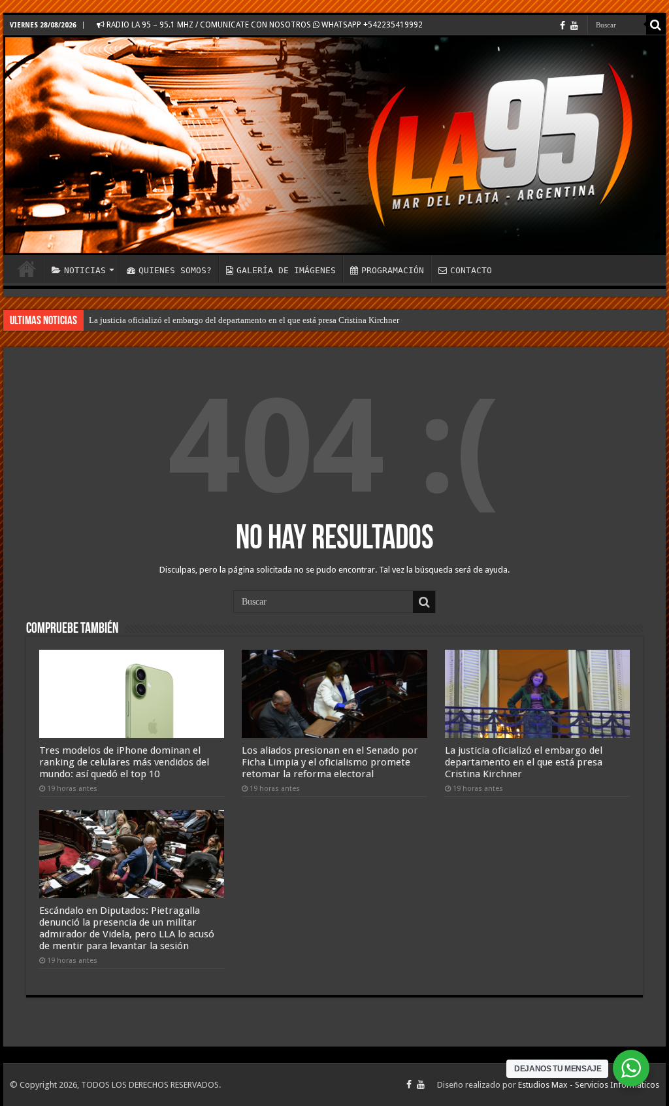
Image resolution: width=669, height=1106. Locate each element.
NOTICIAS (85, 270)
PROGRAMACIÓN (392, 270)
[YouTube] (574, 25)
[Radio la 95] (334, 145)
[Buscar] (656, 25)
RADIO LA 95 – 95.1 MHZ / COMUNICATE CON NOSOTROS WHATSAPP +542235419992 (264, 24)
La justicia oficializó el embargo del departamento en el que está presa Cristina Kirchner (244, 320)
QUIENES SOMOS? (175, 270)
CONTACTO (471, 270)
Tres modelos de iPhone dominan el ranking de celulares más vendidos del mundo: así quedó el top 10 (124, 762)
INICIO (27, 268)
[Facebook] (562, 25)
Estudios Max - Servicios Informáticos (588, 1085)
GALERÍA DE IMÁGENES (286, 270)
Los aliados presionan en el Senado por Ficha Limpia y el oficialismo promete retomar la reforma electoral (330, 762)
